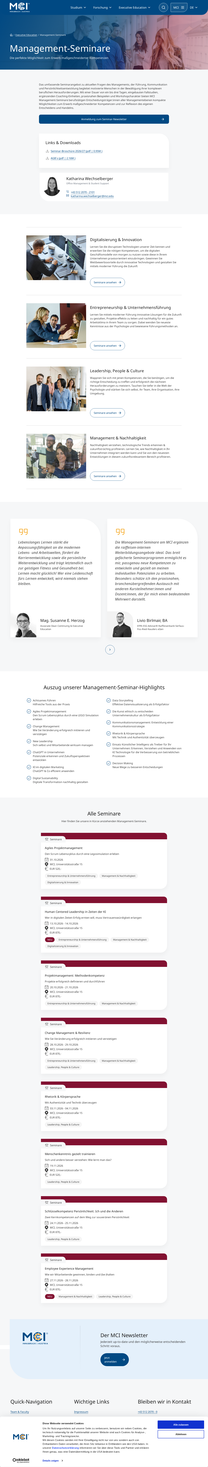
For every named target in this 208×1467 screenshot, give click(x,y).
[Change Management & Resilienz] (104, 1046)
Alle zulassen (180, 1424)
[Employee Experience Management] (104, 1278)
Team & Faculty (19, 1412)
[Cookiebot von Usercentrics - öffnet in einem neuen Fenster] (21, 1460)
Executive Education (133, 7)
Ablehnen (181, 1434)
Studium (76, 7)
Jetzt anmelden (110, 1359)
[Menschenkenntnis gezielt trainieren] (104, 1163)
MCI (176, 7)
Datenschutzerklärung (65, 1447)
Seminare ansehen (105, 282)
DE (192, 7)
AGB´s (63, 158)
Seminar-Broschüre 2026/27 (76, 151)
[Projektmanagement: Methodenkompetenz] (104, 985)
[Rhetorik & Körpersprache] (104, 1106)
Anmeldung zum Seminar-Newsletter (104, 119)
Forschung (100, 7)
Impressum (81, 1412)
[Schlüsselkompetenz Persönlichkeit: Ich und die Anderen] (104, 1221)
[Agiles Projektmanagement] (104, 861)
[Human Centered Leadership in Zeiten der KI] (104, 925)
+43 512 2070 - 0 (147, 1412)
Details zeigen (51, 1460)
